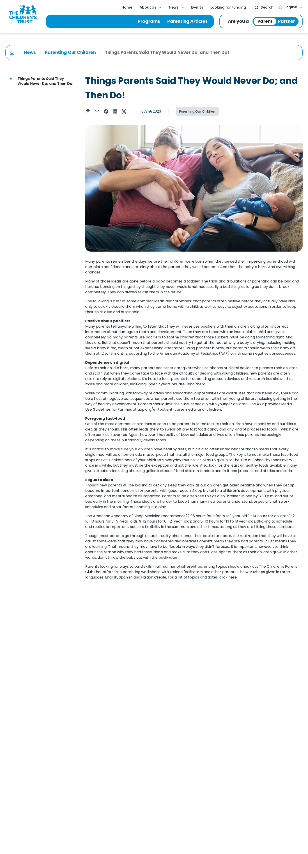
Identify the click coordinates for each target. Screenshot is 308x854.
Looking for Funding (228, 7)
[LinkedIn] (115, 111)
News (174, 7)
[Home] (12, 52)
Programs (149, 21)
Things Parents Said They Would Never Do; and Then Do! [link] (46, 81)
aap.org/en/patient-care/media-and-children (179, 409)
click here (228, 577)
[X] (124, 111)
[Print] (88, 111)
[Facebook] (106, 111)
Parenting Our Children (70, 52)
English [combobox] (291, 7)
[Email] (97, 111)
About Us (148, 7)
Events (197, 7)
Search (267, 7)
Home (127, 7)
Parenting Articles (187, 21)
